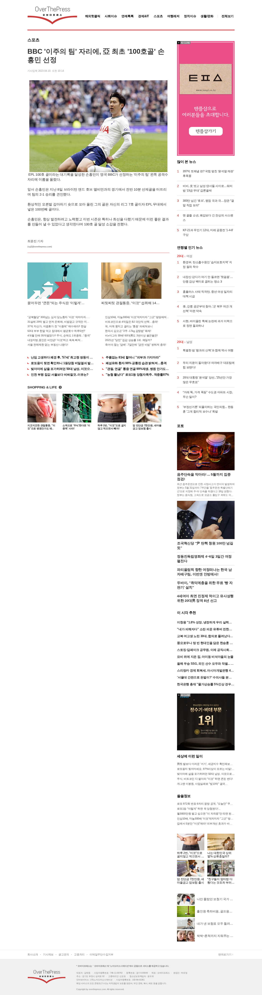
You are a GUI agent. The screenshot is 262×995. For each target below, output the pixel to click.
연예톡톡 (127, 16)
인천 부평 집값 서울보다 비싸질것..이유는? (59, 374)
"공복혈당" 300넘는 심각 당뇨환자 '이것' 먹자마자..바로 (59, 317)
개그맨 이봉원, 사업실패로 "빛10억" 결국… (202, 783)
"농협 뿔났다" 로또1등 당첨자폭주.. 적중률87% (137, 374)
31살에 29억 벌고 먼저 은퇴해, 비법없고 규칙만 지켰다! (59, 321)
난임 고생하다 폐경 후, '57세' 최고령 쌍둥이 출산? (63, 357)
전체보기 (228, 16)
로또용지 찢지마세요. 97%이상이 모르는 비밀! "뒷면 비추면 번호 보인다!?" (206, 768)
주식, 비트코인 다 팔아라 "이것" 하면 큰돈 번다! (205, 778)
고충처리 (79, 954)
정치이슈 (190, 16)
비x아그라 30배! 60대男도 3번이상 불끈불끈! (131, 335)
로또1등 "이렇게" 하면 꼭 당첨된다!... (198, 808)
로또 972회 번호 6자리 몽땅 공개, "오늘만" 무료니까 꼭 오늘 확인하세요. (206, 803)
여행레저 (173, 16)
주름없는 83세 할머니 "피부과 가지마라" (133, 357)
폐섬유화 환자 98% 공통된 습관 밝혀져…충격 (136, 363)
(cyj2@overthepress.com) (39, 246)
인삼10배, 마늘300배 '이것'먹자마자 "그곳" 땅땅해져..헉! (137, 317)
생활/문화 (207, 16)
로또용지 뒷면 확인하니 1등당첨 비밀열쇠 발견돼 (63, 363)
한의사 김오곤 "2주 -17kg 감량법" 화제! (128, 330)
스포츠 (158, 16)
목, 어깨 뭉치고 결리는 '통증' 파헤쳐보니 (129, 326)
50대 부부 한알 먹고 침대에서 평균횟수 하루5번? (56, 330)
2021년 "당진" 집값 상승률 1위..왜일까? (128, 340)
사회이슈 (111, 16)
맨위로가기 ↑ (225, 954)
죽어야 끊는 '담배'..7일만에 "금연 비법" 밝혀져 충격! (135, 344)
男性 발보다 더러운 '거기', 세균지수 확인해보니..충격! (206, 763)
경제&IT (143, 16)
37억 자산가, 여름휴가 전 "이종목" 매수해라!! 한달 (56, 326)
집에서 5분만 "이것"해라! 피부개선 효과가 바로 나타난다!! (206, 823)
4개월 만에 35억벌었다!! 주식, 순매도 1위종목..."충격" (59, 335)
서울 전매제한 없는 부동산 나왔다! (47, 344)
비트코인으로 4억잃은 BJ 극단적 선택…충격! (131, 321)
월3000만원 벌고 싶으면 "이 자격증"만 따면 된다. (206, 813)
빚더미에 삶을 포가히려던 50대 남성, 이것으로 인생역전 (63, 368)
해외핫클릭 (92, 16)
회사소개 (32, 954)
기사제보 (48, 954)
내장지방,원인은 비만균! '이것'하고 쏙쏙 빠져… (55, 340)
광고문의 (63, 954)
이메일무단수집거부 (101, 954)
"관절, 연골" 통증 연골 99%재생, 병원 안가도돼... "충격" (137, 368)
